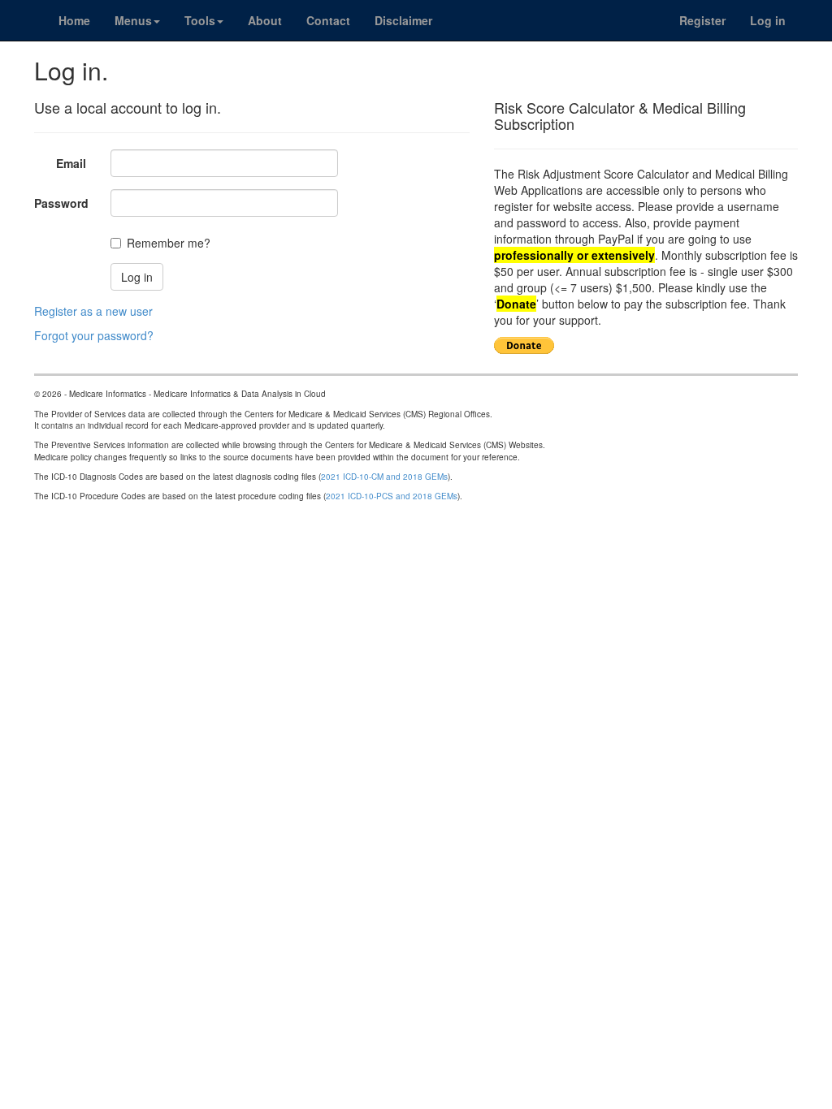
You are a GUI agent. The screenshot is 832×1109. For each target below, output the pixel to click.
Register (702, 20)
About (265, 20)
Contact (328, 20)
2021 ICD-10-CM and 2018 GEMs (384, 476)
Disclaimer (403, 20)
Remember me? (168, 243)
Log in (768, 20)
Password (61, 203)
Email (71, 163)
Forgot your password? (94, 335)
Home (74, 20)
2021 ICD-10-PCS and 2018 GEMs (391, 496)
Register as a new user (93, 311)
